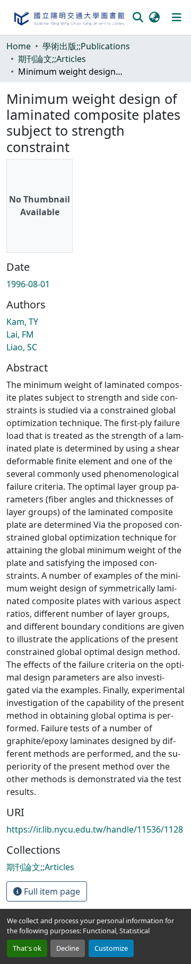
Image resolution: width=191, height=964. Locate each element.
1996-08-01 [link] (28, 284)
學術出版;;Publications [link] (86, 46)
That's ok (27, 948)
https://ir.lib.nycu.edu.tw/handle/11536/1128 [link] (94, 829)
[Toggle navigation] (177, 17)
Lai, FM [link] (20, 334)
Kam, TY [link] (22, 322)
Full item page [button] (51, 891)
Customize (111, 948)
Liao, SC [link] (21, 347)
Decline (67, 948)
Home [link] (18, 46)
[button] (68, 17)
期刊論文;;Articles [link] (52, 59)
